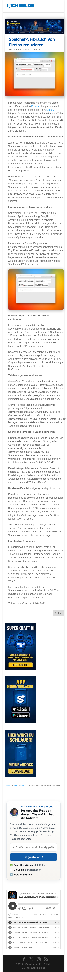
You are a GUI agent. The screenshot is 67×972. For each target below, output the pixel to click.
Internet (37, 49)
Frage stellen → (33, 857)
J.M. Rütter (16, 49)
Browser (36, 106)
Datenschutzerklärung (33, 968)
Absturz (50, 109)
